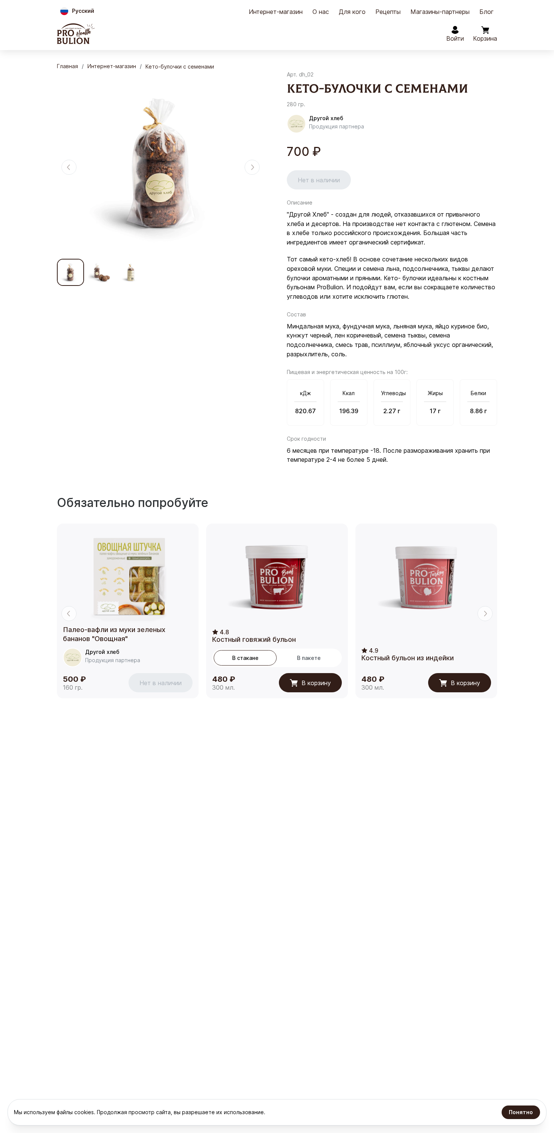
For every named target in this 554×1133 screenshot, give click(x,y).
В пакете (309, 658)
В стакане (245, 658)
